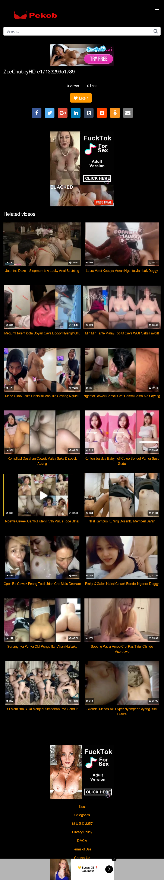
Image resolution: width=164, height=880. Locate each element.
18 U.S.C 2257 (82, 823)
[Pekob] (35, 15)
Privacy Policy (82, 831)
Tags (82, 806)
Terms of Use (82, 849)
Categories (82, 814)
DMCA (82, 840)
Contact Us (82, 857)
